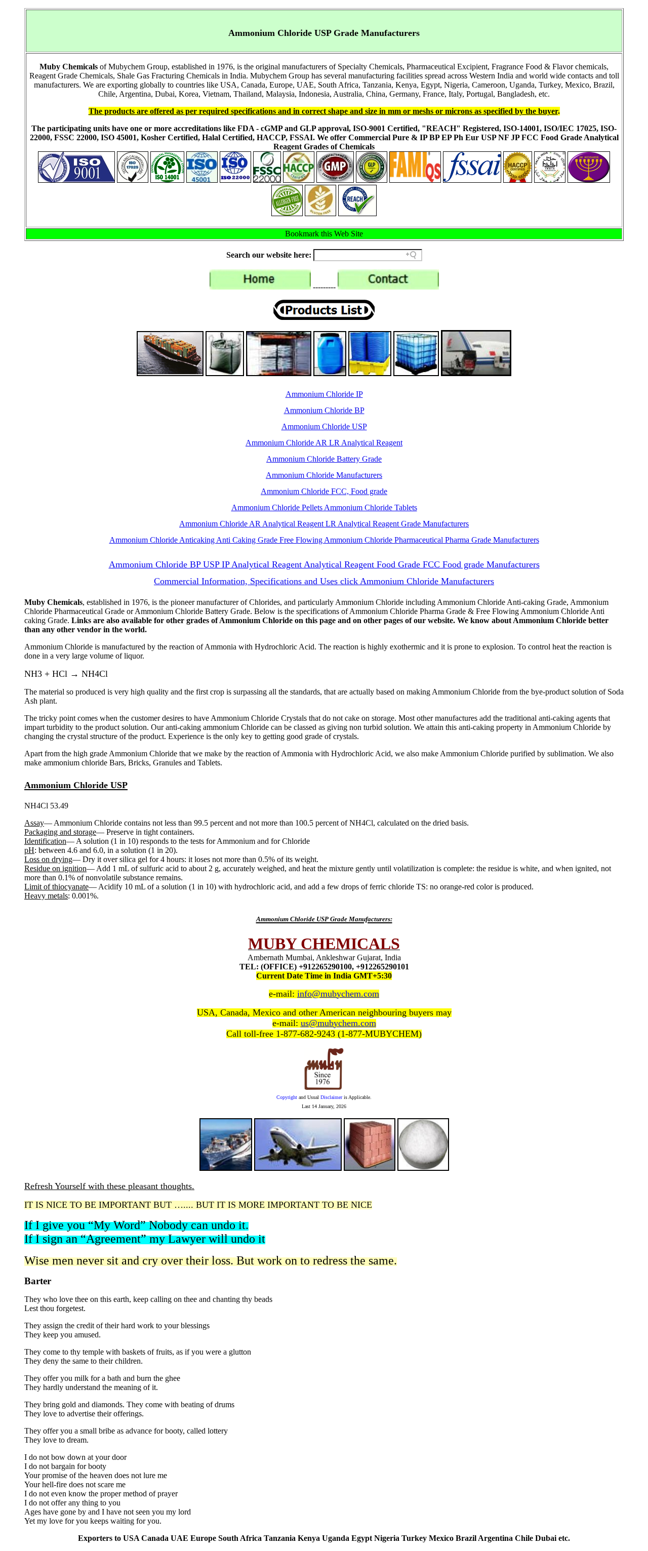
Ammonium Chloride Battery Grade (324, 459)
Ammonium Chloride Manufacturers (324, 475)
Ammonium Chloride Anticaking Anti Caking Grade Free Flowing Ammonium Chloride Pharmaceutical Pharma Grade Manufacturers (324, 540)
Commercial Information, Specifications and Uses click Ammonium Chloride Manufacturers (324, 581)
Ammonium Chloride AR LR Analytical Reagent (324, 442)
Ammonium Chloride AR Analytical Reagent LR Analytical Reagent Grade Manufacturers (324, 523)
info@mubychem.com (338, 994)
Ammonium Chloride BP (324, 410)
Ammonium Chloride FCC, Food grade (324, 491)
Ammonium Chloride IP (324, 394)
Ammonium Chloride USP (324, 426)
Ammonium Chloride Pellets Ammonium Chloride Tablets (324, 507)
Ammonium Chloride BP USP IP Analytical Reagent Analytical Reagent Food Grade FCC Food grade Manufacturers (324, 564)
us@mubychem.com (338, 1023)
